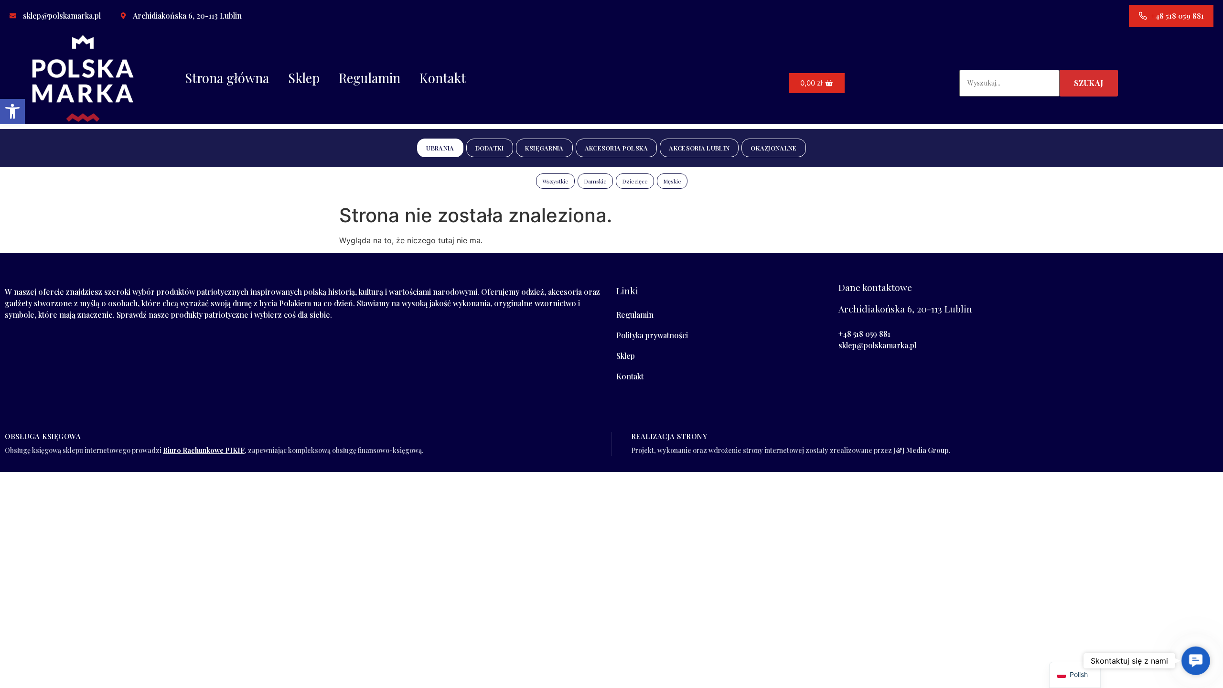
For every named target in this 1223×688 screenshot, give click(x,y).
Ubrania (440, 148)
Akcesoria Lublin (699, 148)
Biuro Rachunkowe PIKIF (204, 450)
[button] (12, 111)
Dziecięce (635, 181)
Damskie (595, 181)
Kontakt (442, 77)
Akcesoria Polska (616, 148)
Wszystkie (555, 181)
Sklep (304, 77)
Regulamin (369, 77)
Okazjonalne (773, 148)
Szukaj (1089, 83)
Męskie (672, 181)
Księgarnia (544, 148)
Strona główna (227, 77)
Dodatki (489, 148)
